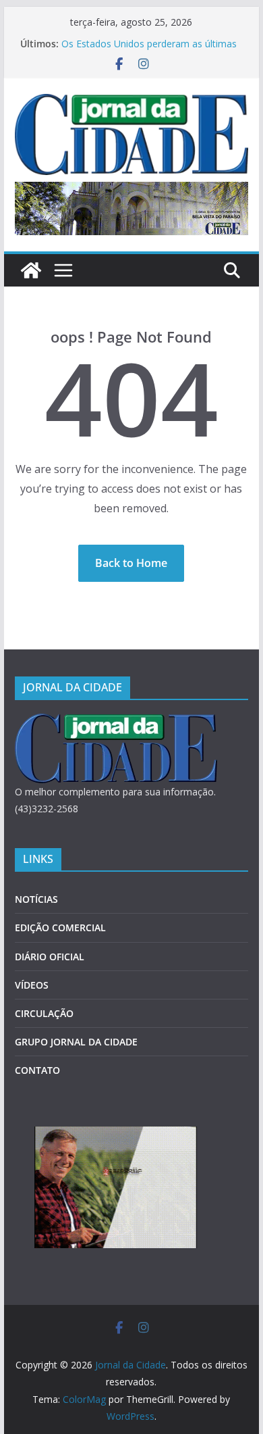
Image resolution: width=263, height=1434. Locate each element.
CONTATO (37, 1070)
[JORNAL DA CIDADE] (116, 722)
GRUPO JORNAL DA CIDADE (76, 1041)
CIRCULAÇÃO (44, 1013)
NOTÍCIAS (36, 899)
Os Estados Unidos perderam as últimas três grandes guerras (149, 50)
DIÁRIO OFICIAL (49, 956)
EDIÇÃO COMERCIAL (60, 927)
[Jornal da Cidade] (31, 270)
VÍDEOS (32, 985)
